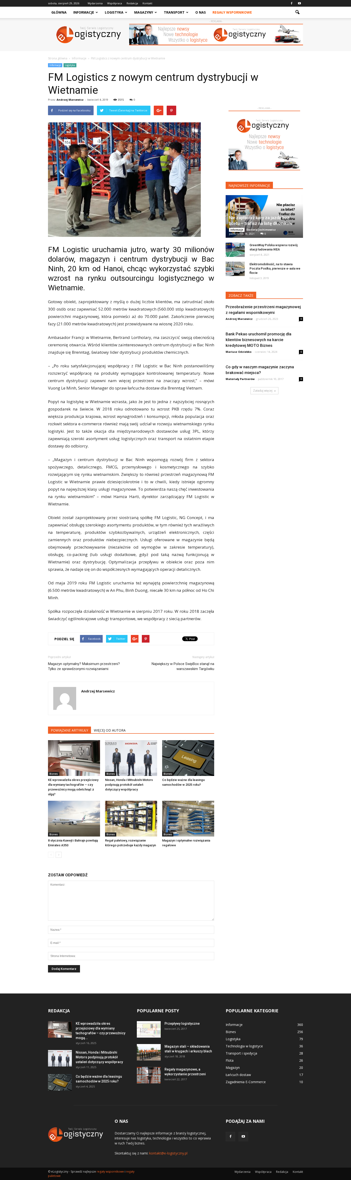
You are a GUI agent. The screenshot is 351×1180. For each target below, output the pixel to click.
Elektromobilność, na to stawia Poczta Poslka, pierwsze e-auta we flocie (275, 268)
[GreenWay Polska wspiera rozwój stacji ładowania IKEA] (235, 250)
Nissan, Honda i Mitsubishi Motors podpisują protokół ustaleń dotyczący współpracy (129, 784)
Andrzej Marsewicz (70, 99)
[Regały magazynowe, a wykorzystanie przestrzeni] (149, 1075)
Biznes (53, 773)
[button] (297, 12)
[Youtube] (299, 3)
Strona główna (57, 58)
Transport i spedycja (241, 1053)
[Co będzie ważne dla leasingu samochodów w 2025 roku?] (188, 758)
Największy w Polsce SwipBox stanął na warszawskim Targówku (183, 666)
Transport (174, 12)
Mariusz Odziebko (238, 351)
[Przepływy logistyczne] (149, 1029)
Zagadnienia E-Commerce (246, 1082)
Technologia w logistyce (244, 1046)
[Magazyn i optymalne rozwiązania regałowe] (188, 819)
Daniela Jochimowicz (261, 229)
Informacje (83, 12)
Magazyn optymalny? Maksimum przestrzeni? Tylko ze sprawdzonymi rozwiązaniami (84, 666)
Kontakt (147, 3)
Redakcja (132, 3)
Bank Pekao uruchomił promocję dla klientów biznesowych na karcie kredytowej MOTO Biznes (258, 340)
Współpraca (114, 3)
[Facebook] (291, 3)
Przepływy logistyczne (182, 1023)
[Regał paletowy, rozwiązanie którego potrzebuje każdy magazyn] (131, 819)
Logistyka (114, 12)
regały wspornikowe (110, 1172)
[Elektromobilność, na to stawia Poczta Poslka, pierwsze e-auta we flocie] (235, 269)
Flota (230, 1060)
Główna (59, 12)
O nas (200, 12)
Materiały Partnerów (240, 379)
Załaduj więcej (262, 391)
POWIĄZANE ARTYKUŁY (69, 730)
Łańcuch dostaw (238, 1074)
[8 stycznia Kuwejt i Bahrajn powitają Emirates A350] (74, 819)
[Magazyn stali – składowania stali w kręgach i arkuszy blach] (149, 1052)
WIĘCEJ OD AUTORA (110, 730)
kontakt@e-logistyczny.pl (168, 1153)
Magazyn (233, 1067)
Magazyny (143, 12)
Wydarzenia (95, 3)
